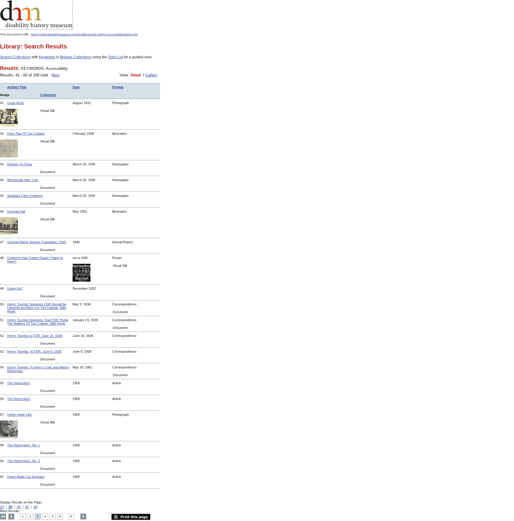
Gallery (151, 75)
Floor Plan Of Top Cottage (26, 133)
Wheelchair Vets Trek (22, 180)
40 (27, 507)
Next (55, 75)
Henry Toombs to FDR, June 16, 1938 (34, 336)
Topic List (115, 57)
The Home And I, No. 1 (23, 445)
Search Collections (15, 57)
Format (117, 87)
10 (2, 507)
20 (10, 507)
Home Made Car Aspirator (26, 476)
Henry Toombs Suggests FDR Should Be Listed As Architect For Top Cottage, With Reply (36, 307)
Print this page (131, 517)
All (35, 507)
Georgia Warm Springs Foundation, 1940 (36, 242)
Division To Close (19, 164)
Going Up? (15, 288)
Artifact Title (16, 87)
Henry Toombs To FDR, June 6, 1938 (34, 351)
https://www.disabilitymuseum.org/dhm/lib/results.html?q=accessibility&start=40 (84, 34)
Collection (48, 95)
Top (3, 517)
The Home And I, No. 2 (23, 461)
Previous (11, 517)
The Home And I (18, 383)
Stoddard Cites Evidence (25, 195)
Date (76, 87)
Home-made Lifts (19, 414)
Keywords (47, 57)
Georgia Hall (16, 211)
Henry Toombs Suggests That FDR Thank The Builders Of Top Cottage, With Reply (37, 321)
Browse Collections (75, 57)
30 (19, 507)
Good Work (15, 103)
